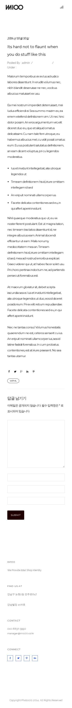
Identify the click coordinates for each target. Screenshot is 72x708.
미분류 (20, 67)
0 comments (42, 62)
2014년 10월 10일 (18, 38)
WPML (13, 380)
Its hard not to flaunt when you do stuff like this (32, 50)
